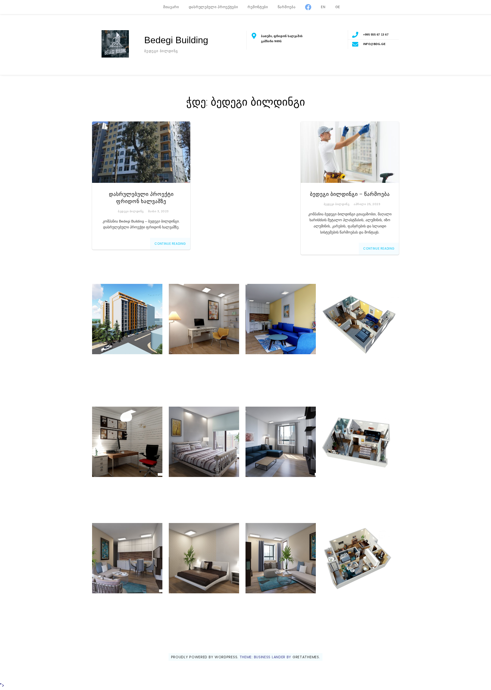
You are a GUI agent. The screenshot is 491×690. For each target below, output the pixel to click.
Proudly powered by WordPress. (204, 657)
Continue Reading (170, 243)
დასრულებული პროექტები (213, 6)
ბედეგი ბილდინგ (131, 211)
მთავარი (171, 6)
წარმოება (287, 6)
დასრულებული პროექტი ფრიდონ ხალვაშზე (141, 198)
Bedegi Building (176, 40)
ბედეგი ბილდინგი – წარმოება (350, 194)
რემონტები (258, 6)
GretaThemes (306, 657)
